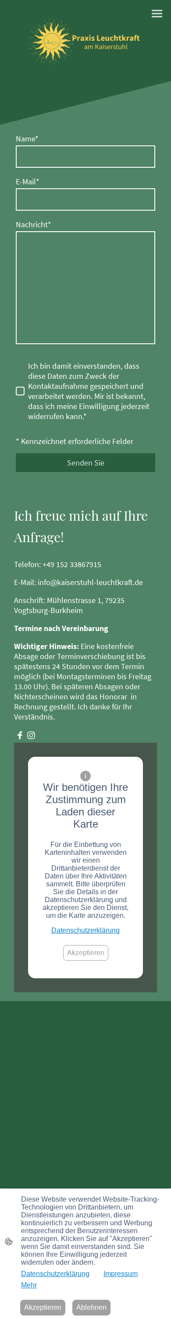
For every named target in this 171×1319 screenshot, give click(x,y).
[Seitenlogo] (85, 40)
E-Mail (27, 181)
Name (27, 139)
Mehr (29, 1285)
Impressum (120, 1273)
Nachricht (33, 224)
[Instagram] (31, 735)
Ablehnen (91, 1307)
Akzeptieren (85, 952)
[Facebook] (20, 735)
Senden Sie (85, 463)
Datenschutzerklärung (85, 930)
